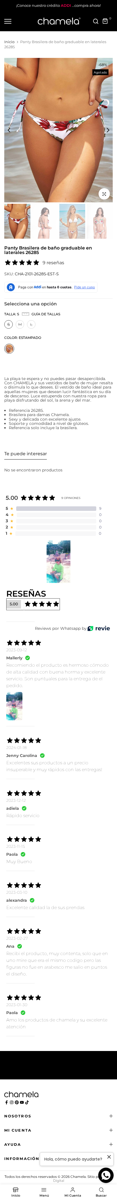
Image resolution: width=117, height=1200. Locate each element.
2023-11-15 (15, 846)
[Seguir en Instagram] (11, 1102)
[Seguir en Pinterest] (16, 1102)
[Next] (104, 130)
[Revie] (99, 628)
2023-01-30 (16, 1004)
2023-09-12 (16, 650)
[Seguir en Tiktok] (27, 1102)
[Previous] (12, 130)
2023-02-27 (17, 938)
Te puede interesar (25, 453)
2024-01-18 (16, 747)
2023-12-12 (16, 800)
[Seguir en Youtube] (22, 1102)
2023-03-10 (16, 892)
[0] (105, 21)
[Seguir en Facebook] (6, 1102)
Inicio (9, 41)
